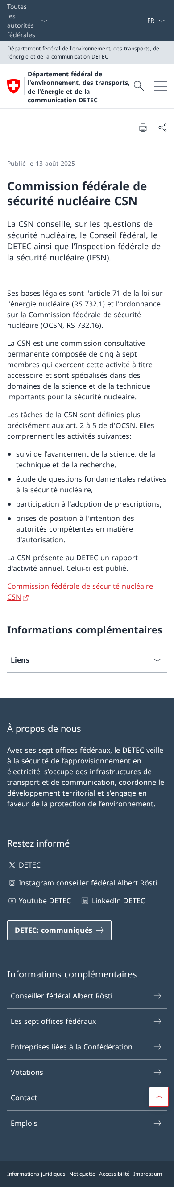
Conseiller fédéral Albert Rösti (61, 996)
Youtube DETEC (45, 901)
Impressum (147, 1174)
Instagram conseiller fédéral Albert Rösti (88, 883)
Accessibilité (114, 1174)
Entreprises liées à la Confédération (72, 1047)
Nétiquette (82, 1174)
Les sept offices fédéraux (53, 1021)
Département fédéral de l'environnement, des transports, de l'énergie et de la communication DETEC (79, 87)
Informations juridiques (36, 1174)
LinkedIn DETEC (118, 901)
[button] (159, 1097)
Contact (24, 1098)
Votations (27, 1072)
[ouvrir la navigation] (160, 86)
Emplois (24, 1123)
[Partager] (162, 127)
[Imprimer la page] (143, 127)
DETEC (30, 865)
